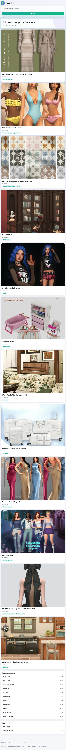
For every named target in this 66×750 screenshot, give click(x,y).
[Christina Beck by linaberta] (33, 269)
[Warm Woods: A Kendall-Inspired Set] (33, 376)
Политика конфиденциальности (36, 746)
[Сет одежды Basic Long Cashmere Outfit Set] (33, 56)
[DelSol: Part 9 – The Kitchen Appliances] (33, 643)
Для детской (6, 346)
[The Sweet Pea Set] (33, 323)
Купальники (17, 133)
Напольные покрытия (9, 186)
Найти (33, 13)
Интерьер (5, 400)
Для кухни (6, 667)
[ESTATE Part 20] (33, 216)
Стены (18, 186)
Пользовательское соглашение (16, 746)
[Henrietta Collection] (33, 536)
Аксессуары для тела (8, 613)
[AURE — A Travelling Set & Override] (33, 430)
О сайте (3, 746)
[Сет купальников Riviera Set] (33, 109)
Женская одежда (7, 79)
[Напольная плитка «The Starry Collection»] (33, 162)
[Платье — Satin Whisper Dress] (33, 483)
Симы (4, 293)
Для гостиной (6, 239)
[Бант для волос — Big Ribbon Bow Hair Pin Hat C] (33, 590)
